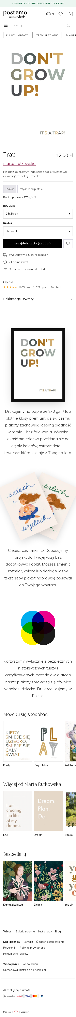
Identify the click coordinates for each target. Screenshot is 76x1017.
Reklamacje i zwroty (15, 953)
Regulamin (9, 947)
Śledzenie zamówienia (50, 941)
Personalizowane (46, 35)
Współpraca (30, 964)
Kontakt (28, 941)
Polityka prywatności (32, 947)
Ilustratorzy (45, 931)
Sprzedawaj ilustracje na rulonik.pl (24, 969)
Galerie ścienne (25, 931)
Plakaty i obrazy (17, 35)
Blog (58, 931)
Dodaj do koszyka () (32, 244)
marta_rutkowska (19, 163)
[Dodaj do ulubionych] (68, 243)
